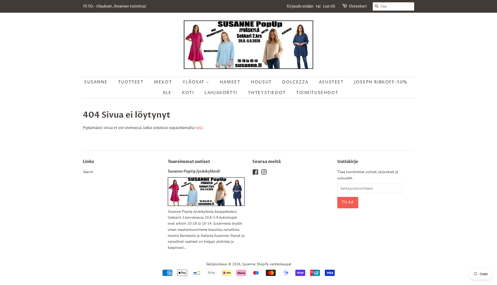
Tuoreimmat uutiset (189, 162)
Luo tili (329, 6)
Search (88, 171)
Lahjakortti (220, 93)
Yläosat (194, 82)
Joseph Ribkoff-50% (381, 82)
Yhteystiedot (267, 93)
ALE (167, 93)
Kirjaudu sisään (300, 6)
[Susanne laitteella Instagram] (264, 173)
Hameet (230, 82)
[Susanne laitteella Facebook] (255, 173)
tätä (199, 127)
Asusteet (331, 82)
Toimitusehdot (317, 93)
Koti (188, 93)
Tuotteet (131, 82)
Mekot (163, 82)
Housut (261, 82)
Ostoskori (358, 6)
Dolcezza (295, 82)
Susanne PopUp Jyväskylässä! (194, 171)
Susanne (95, 82)
